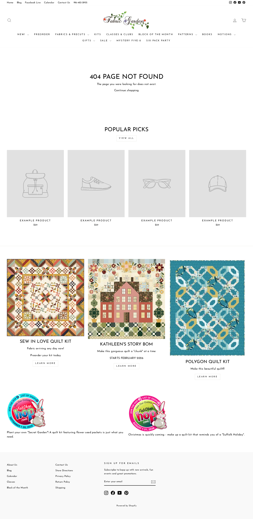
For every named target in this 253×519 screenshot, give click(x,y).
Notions (225, 34)
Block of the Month (156, 34)
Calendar (49, 3)
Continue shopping (126, 90)
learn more (126, 366)
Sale (104, 41)
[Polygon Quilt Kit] (207, 307)
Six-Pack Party (158, 41)
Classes (11, 482)
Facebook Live (33, 3)
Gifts (87, 41)
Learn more (45, 363)
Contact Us (64, 3)
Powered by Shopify (126, 506)
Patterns (186, 34)
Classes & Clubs (119, 34)
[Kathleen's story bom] (126, 299)
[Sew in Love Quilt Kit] (45, 297)
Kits (97, 34)
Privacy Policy (63, 476)
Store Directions (64, 470)
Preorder (42, 34)
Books (207, 34)
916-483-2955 (80, 3)
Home (10, 3)
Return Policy (62, 482)
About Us (12, 465)
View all (126, 138)
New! (21, 34)
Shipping (60, 488)
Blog (19, 3)
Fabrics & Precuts (71, 34)
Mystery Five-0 (129, 41)
